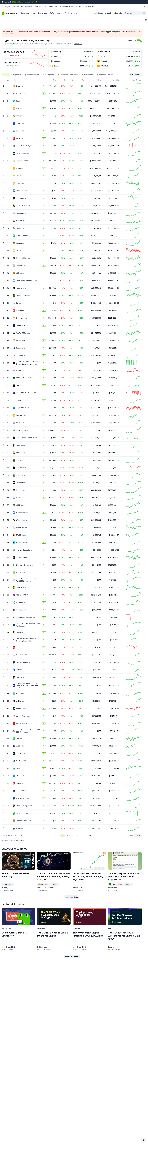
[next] (95, 835)
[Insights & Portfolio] (145, 19)
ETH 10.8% (77, 6)
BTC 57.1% (69, 6)
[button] (71, 897)
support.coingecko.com (114, 32)
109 (89, 835)
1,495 (21, 6)
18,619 (8, 6)
